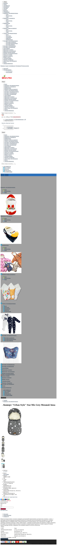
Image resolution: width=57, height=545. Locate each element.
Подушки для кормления (9, 47)
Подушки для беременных (9, 45)
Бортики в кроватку (8, 56)
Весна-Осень (9, 15)
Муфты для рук (7, 57)
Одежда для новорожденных (10, 33)
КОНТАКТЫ (7, 170)
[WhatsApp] (8, 499)
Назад (5, 1)
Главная (5, 400)
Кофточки (8, 38)
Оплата (5, 9)
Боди (7, 34)
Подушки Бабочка (10, 44)
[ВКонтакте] (1, 499)
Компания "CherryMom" (6, 540)
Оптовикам (6, 7)
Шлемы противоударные (9, 52)
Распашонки (9, 37)
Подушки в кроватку (11, 42)
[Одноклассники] (2, 499)
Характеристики (7, 515)
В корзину (3, 508)
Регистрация (9, 72)
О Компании (6, 12)
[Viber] (7, 499)
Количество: (3, 503)
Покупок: (16, 128)
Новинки (5, 3)
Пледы (5, 62)
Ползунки (8, 35)
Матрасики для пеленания (9, 51)
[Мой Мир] (4, 499)
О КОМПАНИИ (8, 171)
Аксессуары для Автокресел (10, 61)
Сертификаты (6, 5)
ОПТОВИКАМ (7, 166)
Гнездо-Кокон (6, 48)
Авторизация (9, 71)
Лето (7, 14)
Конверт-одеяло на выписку (10, 28)
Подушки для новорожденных (10, 40)
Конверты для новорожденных (10, 13)
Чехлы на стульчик (7, 54)
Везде (5, 84)
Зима (7, 17)
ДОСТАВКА (7, 167)
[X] (5, 499)
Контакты (5, 10)
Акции (5, 4)
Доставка (5, 8)
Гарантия (23, 540)
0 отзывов (5, 471)
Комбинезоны (6, 23)
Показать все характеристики (10, 497)
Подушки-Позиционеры (12, 43)
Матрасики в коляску (8, 49)
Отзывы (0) (6, 516)
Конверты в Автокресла (9, 18)
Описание (5, 514)
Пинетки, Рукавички (8, 59)
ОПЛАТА (6, 169)
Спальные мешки (7, 58)
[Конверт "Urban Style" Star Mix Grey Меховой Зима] (14, 435)
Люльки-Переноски (8, 63)
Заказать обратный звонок (8, 123)
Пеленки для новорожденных (10, 53)
